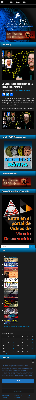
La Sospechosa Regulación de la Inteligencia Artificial (17, 85)
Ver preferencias (18, 391)
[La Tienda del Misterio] (20, 35)
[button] (33, 361)
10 (32, 343)
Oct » (7, 354)
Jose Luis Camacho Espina (23, 90)
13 (13, 345)
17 (32, 345)
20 (13, 348)
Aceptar (18, 381)
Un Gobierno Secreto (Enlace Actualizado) (17, 326)
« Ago (3, 354)
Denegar (18, 386)
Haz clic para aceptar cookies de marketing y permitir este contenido (18, 120)
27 (13, 351)
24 (32, 348)
